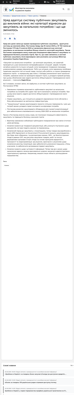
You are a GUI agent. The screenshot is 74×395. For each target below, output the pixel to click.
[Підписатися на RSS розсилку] (15, 38)
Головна (6, 16)
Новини (6, 165)
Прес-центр (33, 16)
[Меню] (68, 9)
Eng (48, 2)
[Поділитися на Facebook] (10, 38)
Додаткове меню (19, 16)
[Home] (32, 9)
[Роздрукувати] (5, 38)
